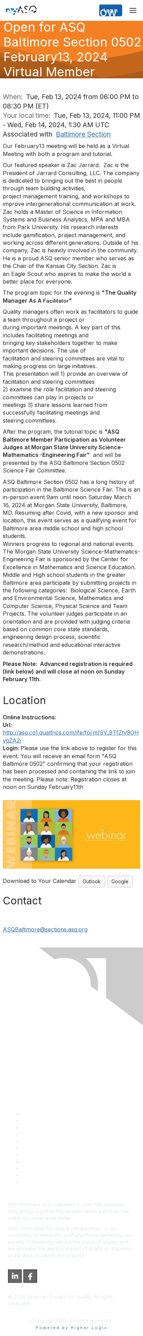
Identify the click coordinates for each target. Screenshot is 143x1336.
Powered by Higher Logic (72, 1327)
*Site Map (33, 1175)
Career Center (38, 1127)
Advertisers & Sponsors (49, 1168)
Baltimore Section (83, 134)
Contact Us (34, 1154)
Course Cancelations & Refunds (58, 1161)
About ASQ (34, 1114)
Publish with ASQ (41, 1134)
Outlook (92, 881)
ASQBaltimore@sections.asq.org (45, 929)
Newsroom (34, 1182)
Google (119, 881)
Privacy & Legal (39, 1121)
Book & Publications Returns (54, 1148)
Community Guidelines (47, 1141)
